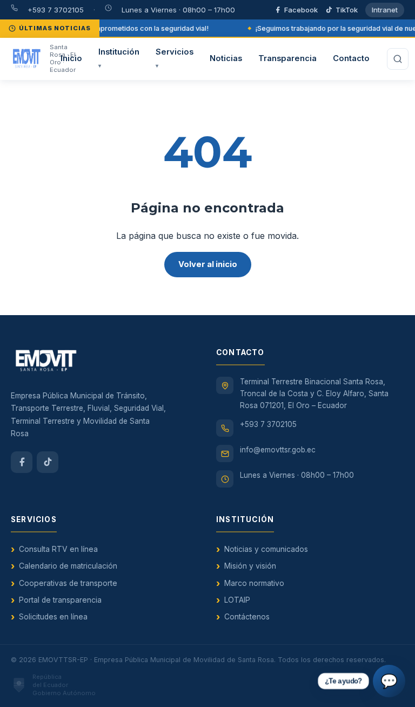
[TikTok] (47, 462)
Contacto (351, 58)
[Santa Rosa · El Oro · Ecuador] (27, 59)
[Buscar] (398, 59)
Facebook (301, 9)
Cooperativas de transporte (68, 583)
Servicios (174, 58)
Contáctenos (247, 616)
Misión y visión (250, 566)
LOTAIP (237, 600)
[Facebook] (21, 462)
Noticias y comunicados (266, 549)
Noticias (226, 58)
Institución (118, 58)
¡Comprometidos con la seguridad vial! (145, 28)
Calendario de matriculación (68, 566)
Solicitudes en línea (53, 616)
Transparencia (287, 58)
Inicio (71, 58)
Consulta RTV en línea (58, 549)
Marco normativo (254, 583)
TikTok (347, 9)
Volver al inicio (207, 264)
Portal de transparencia (60, 600)
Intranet (385, 9)
